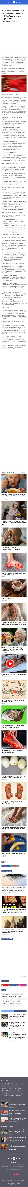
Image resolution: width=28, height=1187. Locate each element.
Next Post (23, 976)
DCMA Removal (14, 1184)
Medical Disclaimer (10, 1183)
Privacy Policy (19, 1183)
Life (19, 998)
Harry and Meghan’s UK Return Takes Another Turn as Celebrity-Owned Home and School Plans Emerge (17, 1016)
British (19, 996)
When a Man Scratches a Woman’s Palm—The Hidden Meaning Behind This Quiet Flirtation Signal (17, 1112)
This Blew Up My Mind (16, 1005)
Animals (21, 994)
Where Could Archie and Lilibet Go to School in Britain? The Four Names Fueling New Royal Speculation (17, 1139)
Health (11, 998)
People (18, 1001)
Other (6, 7)
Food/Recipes (5, 998)
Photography (11, 1003)
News (3, 1001)
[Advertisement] (14, 38)
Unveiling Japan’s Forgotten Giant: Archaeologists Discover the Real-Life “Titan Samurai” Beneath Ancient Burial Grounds (12, 931)
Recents (20, 1011)
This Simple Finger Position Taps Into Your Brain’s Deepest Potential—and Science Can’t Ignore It (17, 1120)
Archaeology (4, 996)
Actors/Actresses (5, 994)
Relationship (18, 1003)
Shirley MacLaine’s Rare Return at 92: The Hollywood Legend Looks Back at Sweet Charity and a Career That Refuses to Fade (17, 1147)
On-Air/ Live (8, 1001)
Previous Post (5, 976)
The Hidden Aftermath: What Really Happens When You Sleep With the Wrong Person (17, 1104)
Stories (8, 1005)
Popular (8, 1011)
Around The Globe (12, 996)
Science (3, 1005)
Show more (24, 871)
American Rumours (14, 994)
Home (2, 7)
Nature (23, 998)
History (15, 998)
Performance (4, 1003)
